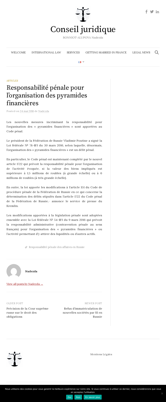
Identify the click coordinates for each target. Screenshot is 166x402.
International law (46, 52)
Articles (12, 80)
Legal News (141, 52)
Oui (69, 397)
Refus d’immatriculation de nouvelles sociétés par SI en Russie (82, 312)
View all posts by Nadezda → (24, 284)
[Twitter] (152, 11)
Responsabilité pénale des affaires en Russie (56, 247)
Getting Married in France (106, 52)
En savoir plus (92, 397)
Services (73, 52)
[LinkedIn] (157, 11)
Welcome (18, 52)
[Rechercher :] (157, 52)
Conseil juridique (83, 29)
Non (78, 397)
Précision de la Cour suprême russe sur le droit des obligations (27, 312)
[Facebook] (146, 11)
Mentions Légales (101, 354)
